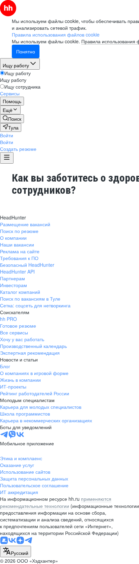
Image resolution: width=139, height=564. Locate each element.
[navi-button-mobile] (6, 158)
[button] (6, 135)
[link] (12, 118)
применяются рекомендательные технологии (55, 502)
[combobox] (15, 551)
